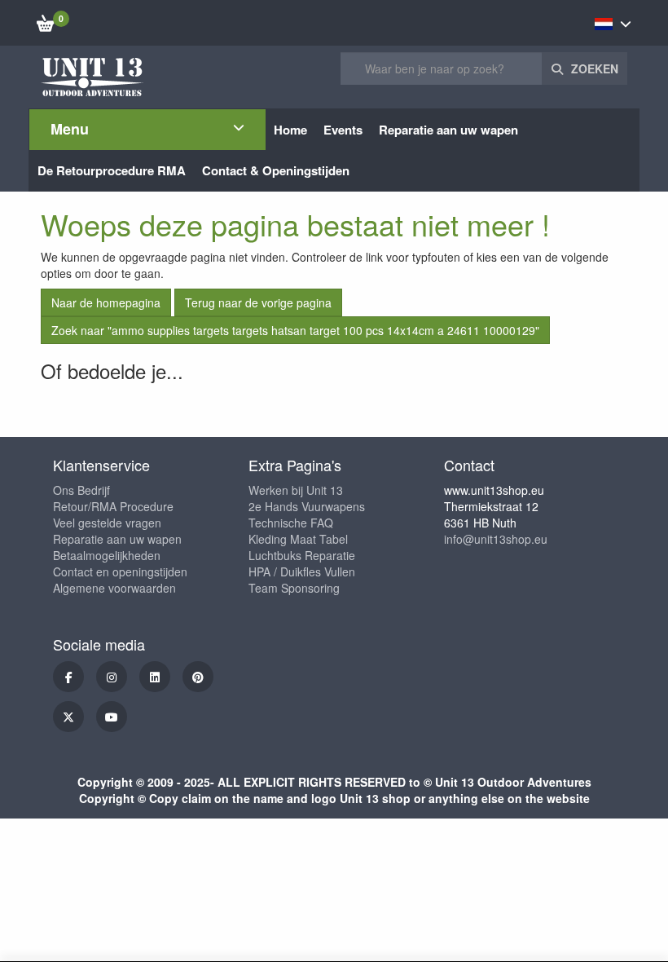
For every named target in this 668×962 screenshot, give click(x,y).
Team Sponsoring (294, 588)
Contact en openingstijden (120, 571)
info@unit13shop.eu (495, 539)
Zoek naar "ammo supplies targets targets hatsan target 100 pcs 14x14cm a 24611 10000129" (295, 330)
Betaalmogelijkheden (106, 555)
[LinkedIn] (154, 676)
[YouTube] (111, 716)
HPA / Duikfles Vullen (301, 571)
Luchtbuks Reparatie (301, 555)
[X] (68, 716)
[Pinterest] (197, 676)
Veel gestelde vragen (107, 522)
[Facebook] (68, 676)
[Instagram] (111, 676)
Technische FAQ (290, 522)
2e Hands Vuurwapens (306, 506)
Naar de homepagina (105, 302)
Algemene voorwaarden (114, 588)
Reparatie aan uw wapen (117, 539)
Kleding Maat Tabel (298, 539)
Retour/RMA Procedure (113, 506)
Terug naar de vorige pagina (258, 302)
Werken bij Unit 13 (295, 490)
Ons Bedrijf (81, 490)
